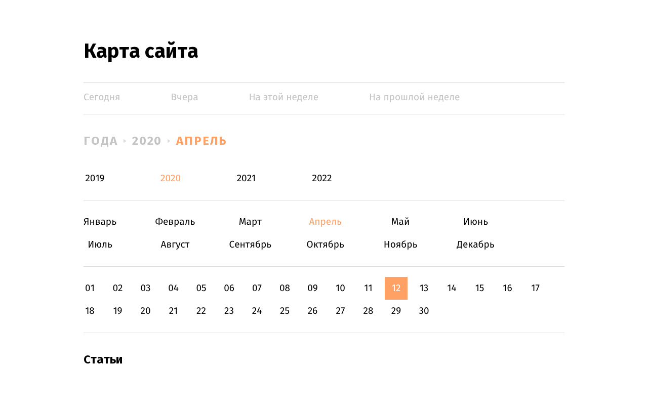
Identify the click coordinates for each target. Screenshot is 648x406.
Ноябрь (400, 245)
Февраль (175, 222)
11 (368, 288)
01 (90, 288)
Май (400, 222)
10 (340, 288)
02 (117, 288)
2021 (246, 178)
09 (312, 288)
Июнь (475, 222)
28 (368, 311)
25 (285, 311)
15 (479, 288)
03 (145, 288)
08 (284, 288)
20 (145, 311)
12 (396, 288)
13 (424, 288)
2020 (147, 141)
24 (257, 311)
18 (90, 311)
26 (313, 311)
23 (229, 311)
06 (229, 288)
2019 (94, 178)
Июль (100, 245)
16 (507, 288)
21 (173, 311)
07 (257, 288)
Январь (100, 222)
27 (340, 311)
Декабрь (475, 245)
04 (173, 288)
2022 (322, 178)
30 (424, 311)
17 (535, 288)
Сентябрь (250, 245)
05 (201, 288)
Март (250, 222)
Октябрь (325, 245)
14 (451, 288)
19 (117, 311)
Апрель (201, 141)
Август (175, 245)
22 (201, 311)
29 (396, 311)
